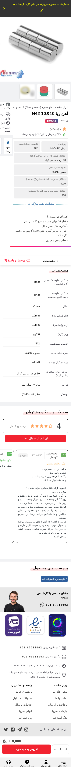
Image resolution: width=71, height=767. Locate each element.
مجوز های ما (59, 691)
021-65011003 (33, 656)
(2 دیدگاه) (55, 129)
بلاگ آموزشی (59, 717)
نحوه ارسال (8, 149)
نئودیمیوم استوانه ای (53, 578)
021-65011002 (57, 604)
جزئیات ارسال (23, 704)
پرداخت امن (25, 717)
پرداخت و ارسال (57, 704)
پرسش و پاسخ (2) (14, 260)
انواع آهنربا (25, 711)
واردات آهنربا (59, 711)
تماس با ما (61, 698)
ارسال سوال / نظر (33, 438)
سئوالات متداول (22, 698)
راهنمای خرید (24, 691)
